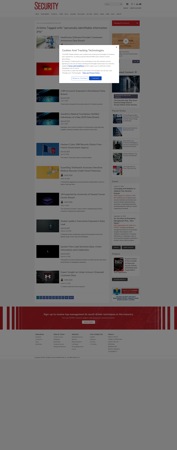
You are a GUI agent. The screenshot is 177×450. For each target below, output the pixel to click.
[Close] (116, 47)
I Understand (95, 78)
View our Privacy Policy (91, 73)
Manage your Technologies (80, 78)
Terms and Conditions (76, 66)
